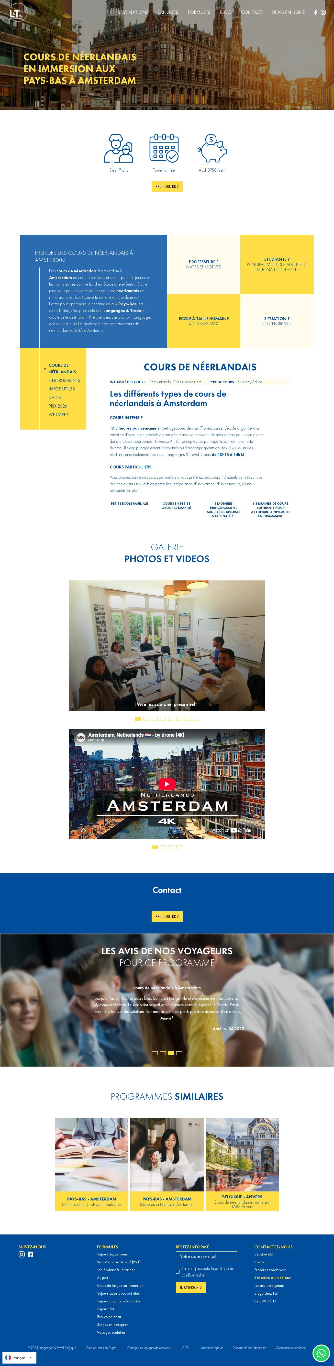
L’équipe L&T (264, 1254)
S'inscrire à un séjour (272, 1277)
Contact (251, 12)
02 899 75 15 (265, 1301)
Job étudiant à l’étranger (116, 1269)
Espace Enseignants (269, 1285)
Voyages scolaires (111, 1332)
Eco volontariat (109, 1316)
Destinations (132, 12)
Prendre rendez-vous (270, 1269)
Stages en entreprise (113, 1324)
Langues (168, 12)
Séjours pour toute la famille (118, 1301)
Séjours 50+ (106, 1308)
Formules (199, 12)
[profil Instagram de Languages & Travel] (22, 1254)
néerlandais (85, 271)
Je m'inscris (191, 1287)
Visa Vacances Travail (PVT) (118, 1262)
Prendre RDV (167, 186)
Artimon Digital (107, 1347)
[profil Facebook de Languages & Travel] (30, 1254)
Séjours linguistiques (112, 1254)
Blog (225, 12)
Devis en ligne (288, 12)
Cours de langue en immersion (120, 1285)
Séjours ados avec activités (118, 1293)
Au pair (102, 1277)
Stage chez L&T (266, 1293)
